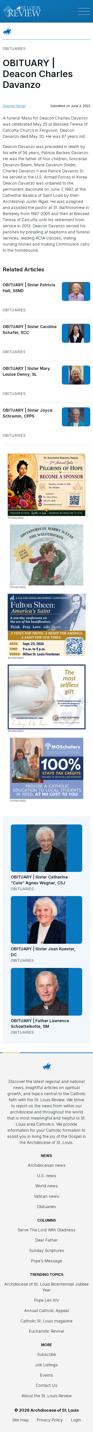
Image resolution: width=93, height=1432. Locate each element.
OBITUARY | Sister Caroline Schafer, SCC (30, 329)
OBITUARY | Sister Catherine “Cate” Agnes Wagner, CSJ (39, 880)
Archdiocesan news (46, 1165)
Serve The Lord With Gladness (46, 1230)
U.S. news (46, 1175)
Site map (20, 1420)
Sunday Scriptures (46, 1250)
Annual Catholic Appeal (46, 1310)
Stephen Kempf (14, 106)
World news (46, 1185)
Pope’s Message (46, 1260)
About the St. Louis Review (46, 1395)
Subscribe (46, 1354)
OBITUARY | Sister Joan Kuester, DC (43, 951)
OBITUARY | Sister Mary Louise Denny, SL (26, 371)
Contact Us (46, 1385)
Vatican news (46, 1196)
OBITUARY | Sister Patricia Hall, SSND (29, 287)
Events (46, 1375)
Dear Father (46, 1240)
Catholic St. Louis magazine (46, 1321)
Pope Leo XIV (46, 1300)
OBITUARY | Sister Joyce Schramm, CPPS (27, 413)
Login (76, 1420)
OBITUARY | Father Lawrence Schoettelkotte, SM (40, 1023)
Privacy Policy (50, 1420)
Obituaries (14, 48)
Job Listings (46, 1364)
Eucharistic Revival (46, 1331)
